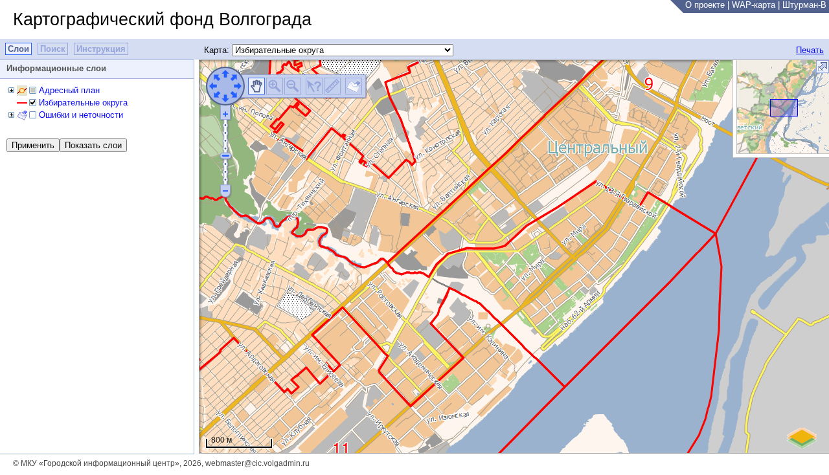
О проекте (705, 5)
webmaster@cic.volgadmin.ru (257, 463)
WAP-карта (753, 5)
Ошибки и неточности (81, 115)
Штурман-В (804, 5)
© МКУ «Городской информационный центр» (96, 463)
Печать (810, 50)
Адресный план (69, 90)
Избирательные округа (83, 102)
